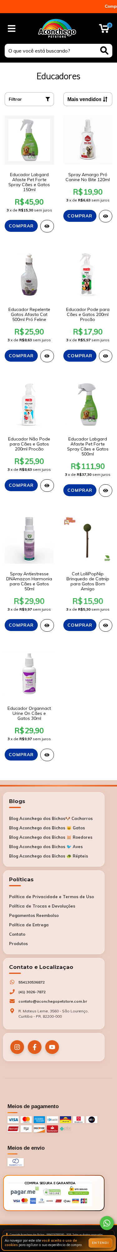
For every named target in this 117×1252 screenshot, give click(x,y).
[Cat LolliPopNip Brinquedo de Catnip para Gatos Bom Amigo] (106, 625)
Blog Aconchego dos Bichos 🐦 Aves (46, 846)
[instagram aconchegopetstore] (17, 1047)
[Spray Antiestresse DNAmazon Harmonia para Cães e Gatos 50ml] (47, 625)
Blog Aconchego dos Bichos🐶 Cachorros (51, 818)
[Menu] (12, 28)
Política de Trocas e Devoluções (42, 905)
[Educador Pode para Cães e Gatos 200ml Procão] (106, 356)
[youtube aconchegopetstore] (52, 1047)
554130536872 (31, 982)
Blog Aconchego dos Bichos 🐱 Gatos (47, 827)
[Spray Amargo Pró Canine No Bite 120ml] (106, 216)
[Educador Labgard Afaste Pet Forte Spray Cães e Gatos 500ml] (106, 490)
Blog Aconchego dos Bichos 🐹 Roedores (50, 837)
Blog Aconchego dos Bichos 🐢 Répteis (48, 855)
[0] (104, 30)
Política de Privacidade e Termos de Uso (51, 896)
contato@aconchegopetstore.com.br (52, 1001)
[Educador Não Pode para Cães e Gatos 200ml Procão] (47, 485)
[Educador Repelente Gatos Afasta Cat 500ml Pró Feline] (47, 356)
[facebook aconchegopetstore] (34, 1047)
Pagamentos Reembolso (34, 915)
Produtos (18, 943)
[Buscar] (104, 50)
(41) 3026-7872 (32, 992)
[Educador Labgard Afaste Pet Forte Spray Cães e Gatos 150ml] (47, 226)
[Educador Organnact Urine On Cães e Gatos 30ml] (47, 755)
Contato (17, 934)
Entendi (100, 1243)
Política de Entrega (29, 924)
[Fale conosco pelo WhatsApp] (107, 1223)
